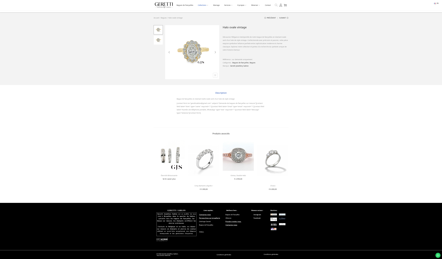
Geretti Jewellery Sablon (239, 66)
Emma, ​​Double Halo (238, 175)
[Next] (215, 52)
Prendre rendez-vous (233, 221)
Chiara (272, 186)
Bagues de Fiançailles (232, 215)
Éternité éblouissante (169, 175)
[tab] (221, 92)
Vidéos (201, 232)
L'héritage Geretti (205, 221)
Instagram (257, 215)
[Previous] (169, 52)
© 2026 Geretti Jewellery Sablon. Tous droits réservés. (167, 254)
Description (221, 92)
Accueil (156, 18)
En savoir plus (170, 179)
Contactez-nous (205, 215)
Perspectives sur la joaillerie (209, 218)
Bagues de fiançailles (240, 63)
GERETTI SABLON (176, 210)
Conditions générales (224, 255)
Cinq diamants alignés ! (204, 186)
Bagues (164, 18)
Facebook (257, 218)
